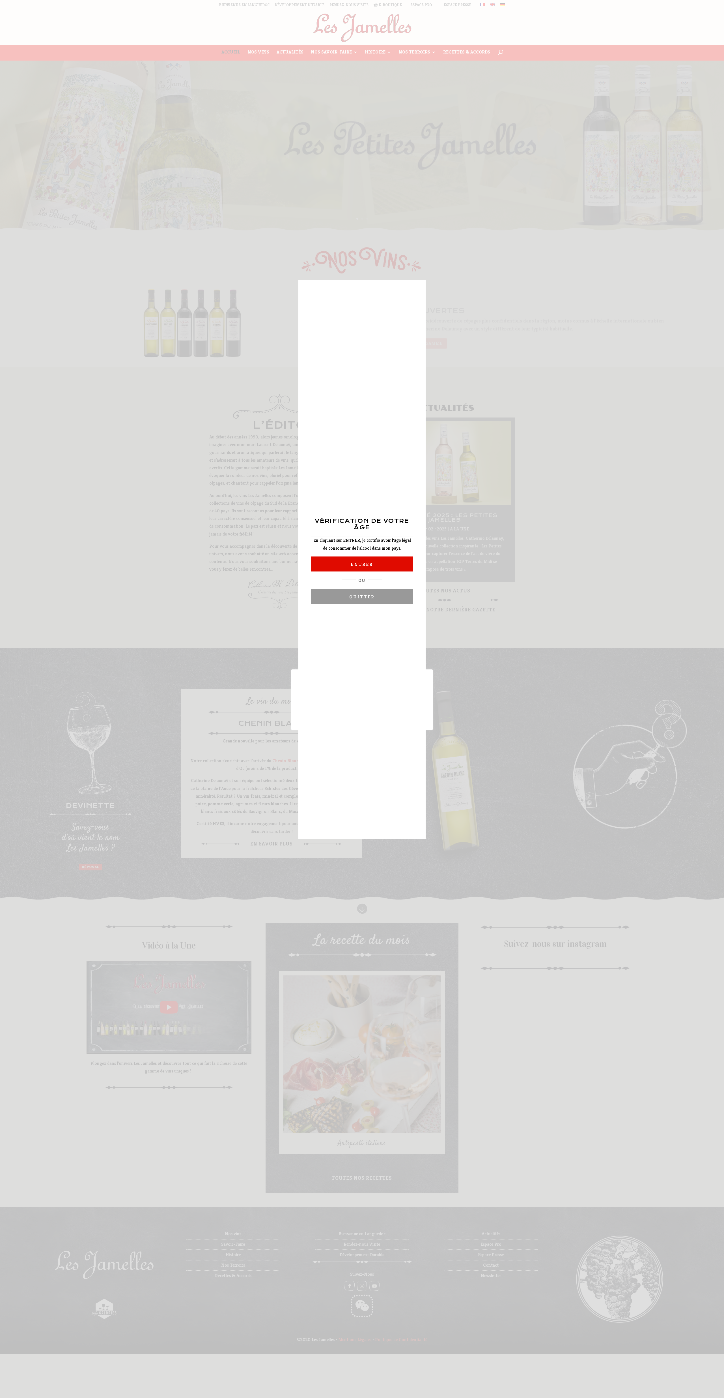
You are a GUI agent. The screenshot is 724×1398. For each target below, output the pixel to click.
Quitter (362, 597)
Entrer (362, 564)
